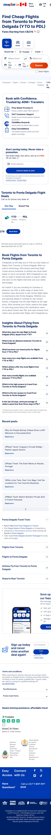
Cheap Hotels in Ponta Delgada (20, 528)
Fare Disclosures (10, 689)
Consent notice (11, 180)
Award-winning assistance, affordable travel (25, 708)
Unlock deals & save (25, 170)
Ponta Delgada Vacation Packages (27, 536)
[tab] (7, 43)
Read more (9, 437)
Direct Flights (44, 71)
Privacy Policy (21, 180)
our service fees (8, 684)
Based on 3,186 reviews (11, 730)
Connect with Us (20, 773)
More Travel (31, 5)
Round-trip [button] (9, 52)
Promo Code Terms (11, 696)
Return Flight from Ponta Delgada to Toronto (21, 526)
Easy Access (7, 773)
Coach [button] (37, 52)
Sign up (41, 652)
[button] (42, 4)
